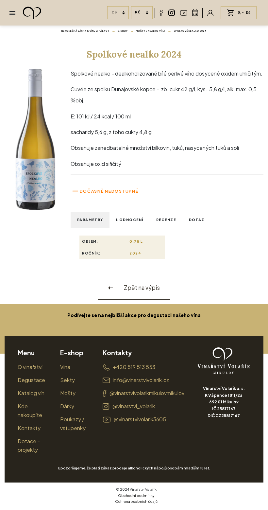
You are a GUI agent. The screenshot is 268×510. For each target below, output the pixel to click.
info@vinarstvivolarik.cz (141, 380)
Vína (65, 367)
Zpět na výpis (141, 287)
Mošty (67, 393)
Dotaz (197, 220)
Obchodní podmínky (136, 495)
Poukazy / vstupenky (73, 423)
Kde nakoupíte (30, 410)
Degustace (31, 380)
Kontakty (29, 428)
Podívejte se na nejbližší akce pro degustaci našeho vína (134, 315)
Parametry (90, 220)
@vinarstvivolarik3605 (140, 419)
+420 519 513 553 (134, 367)
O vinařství (30, 367)
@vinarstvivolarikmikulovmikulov (146, 393)
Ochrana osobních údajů (136, 501)
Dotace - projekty (29, 445)
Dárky (67, 406)
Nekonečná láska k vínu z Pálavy (85, 30)
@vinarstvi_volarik (133, 406)
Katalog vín (31, 393)
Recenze (166, 220)
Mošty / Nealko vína (150, 30)
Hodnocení (129, 220)
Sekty (67, 380)
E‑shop (123, 30)
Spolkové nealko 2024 (190, 30)
